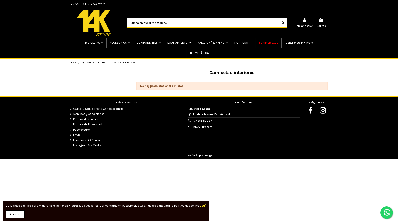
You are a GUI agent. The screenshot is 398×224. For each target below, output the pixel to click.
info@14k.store (202, 127)
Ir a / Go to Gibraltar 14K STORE (87, 4)
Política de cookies (85, 119)
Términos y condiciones (88, 114)
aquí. (203, 205)
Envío (77, 135)
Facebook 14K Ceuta (86, 140)
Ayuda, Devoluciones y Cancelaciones (98, 109)
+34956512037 (202, 120)
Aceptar (15, 214)
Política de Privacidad (87, 124)
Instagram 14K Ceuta (87, 145)
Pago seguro (81, 129)
